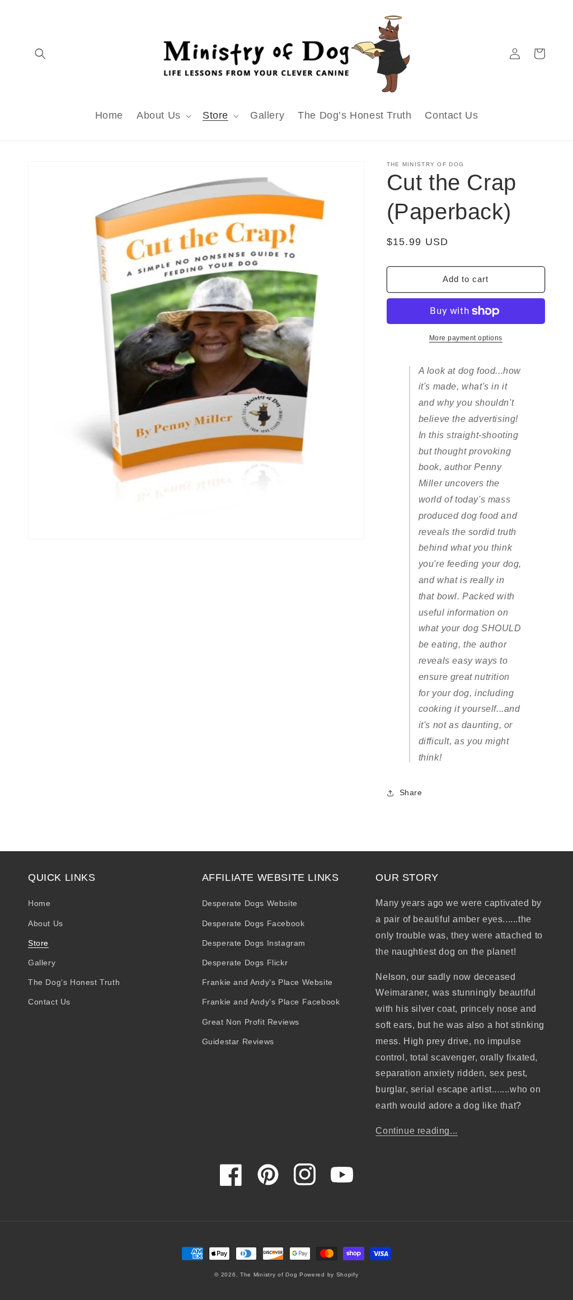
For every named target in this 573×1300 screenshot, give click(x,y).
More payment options (465, 338)
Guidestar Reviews (238, 1041)
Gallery (41, 962)
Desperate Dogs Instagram (254, 942)
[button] (40, 53)
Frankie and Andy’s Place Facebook (271, 1001)
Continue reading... (416, 1130)
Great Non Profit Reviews (250, 1021)
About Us (45, 923)
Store (38, 942)
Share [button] (411, 792)
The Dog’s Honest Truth (74, 982)
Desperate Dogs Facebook (253, 923)
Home (39, 903)
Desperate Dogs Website (250, 903)
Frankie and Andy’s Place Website (267, 982)
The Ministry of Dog (268, 1274)
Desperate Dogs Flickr (245, 962)
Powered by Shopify (329, 1274)
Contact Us (49, 1001)
